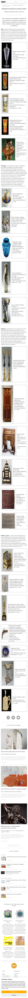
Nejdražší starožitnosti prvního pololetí (12, 5)
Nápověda (16, 977)
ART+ (3, 5)
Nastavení (14, 995)
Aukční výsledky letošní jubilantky (8, 754)
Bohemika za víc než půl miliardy (14, 894)
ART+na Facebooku (6, 975)
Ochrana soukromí (5, 977)
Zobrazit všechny (13, 845)
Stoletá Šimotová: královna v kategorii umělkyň (13, 789)
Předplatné (16, 975)
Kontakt (3, 974)
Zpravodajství (8, 5)
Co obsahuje (16, 973)
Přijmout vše (14, 991)
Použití (15, 974)
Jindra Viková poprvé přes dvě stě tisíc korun (13, 751)
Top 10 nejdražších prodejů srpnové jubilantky (11, 791)
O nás (3, 973)
